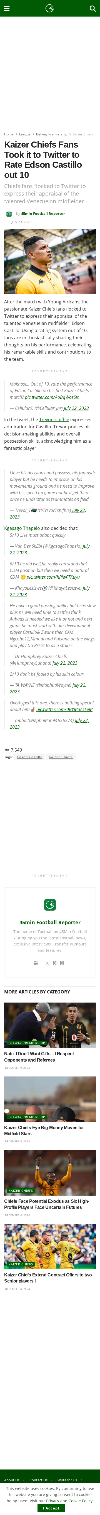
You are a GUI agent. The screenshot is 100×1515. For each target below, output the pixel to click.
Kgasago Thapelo (22, 528)
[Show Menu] (6, 8)
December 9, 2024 (17, 1068)
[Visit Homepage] (49, 8)
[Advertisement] (50, 71)
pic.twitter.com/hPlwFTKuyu (53, 577)
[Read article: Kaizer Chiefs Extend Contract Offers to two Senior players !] (50, 1246)
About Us (11, 1479)
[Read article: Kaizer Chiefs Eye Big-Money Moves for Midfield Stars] (50, 1099)
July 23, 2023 (21, 221)
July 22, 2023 (76, 408)
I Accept (51, 1508)
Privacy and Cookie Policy (69, 1500)
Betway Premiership (51, 134)
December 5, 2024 (17, 1141)
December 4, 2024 (17, 1215)
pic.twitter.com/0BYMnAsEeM (64, 709)
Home (9, 134)
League (25, 134)
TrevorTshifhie (54, 419)
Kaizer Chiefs (83, 134)
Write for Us (67, 1479)
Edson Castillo (29, 757)
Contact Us (38, 1479)
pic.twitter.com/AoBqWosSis (52, 397)
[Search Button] (93, 8)
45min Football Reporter (43, 213)
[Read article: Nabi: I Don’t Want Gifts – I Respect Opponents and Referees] (50, 1025)
